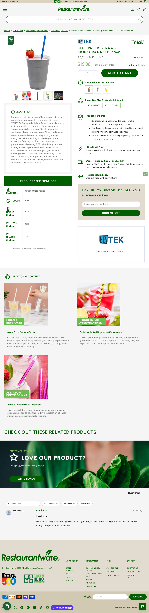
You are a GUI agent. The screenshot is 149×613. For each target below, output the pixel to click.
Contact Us (132, 568)
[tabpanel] (74, 519)
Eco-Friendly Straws (59, 31)
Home (7, 31)
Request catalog (131, 576)
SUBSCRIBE (138, 597)
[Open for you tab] (142, 606)
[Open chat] (7, 606)
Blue (112, 83)
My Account (112, 568)
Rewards (70, 581)
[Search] (139, 19)
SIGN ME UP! (111, 213)
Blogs (89, 579)
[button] (5, 8)
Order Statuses (70, 569)
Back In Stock (113, 575)
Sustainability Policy (93, 569)
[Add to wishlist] (138, 9)
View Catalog (133, 572)
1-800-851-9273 (10, 1)
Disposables (18, 31)
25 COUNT (94, 105)
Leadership (91, 586)
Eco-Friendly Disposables (37, 31)
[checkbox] (86, 503)
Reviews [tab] (135, 494)
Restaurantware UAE (94, 575)
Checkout (111, 572)
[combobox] (74, 19)
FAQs (68, 577)
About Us (90, 583)
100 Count (118, 100)
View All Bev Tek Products (111, 251)
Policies (69, 574)
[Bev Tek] (86, 43)
